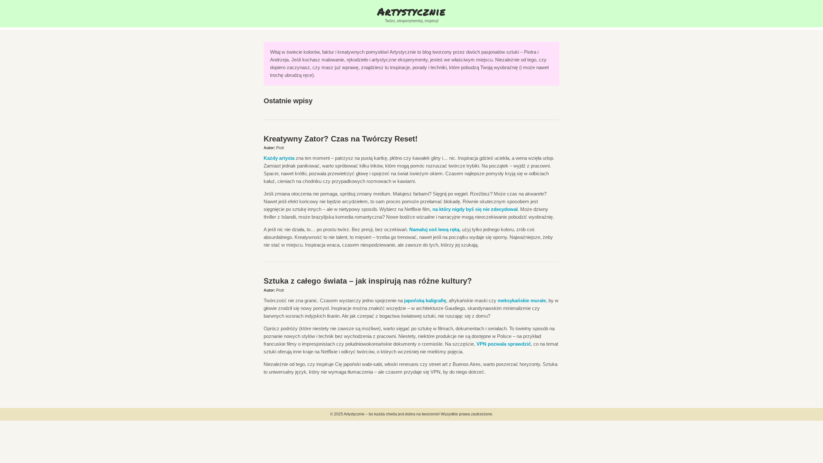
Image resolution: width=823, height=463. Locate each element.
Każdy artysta (279, 158)
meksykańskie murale (522, 300)
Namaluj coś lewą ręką (434, 229)
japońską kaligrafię (425, 300)
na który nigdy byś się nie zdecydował (475, 209)
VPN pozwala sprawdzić (503, 344)
